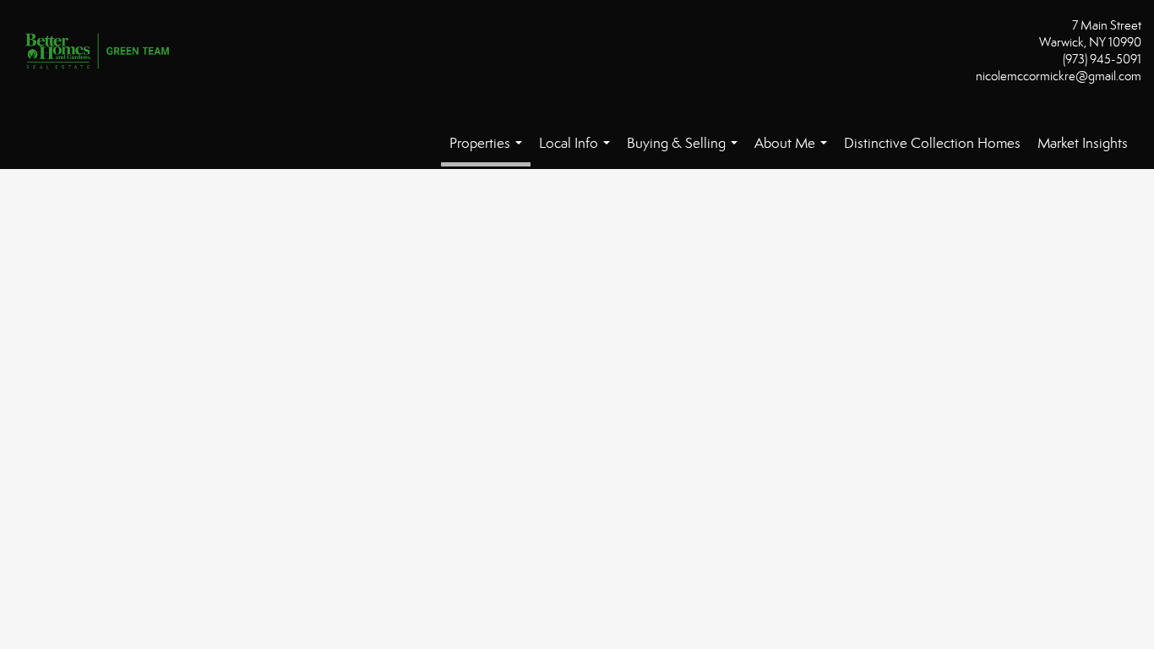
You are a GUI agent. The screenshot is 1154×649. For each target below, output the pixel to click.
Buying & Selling (685, 151)
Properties (489, 150)
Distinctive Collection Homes (932, 143)
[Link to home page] (101, 52)
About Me (794, 151)
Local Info (578, 151)
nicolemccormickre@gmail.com (1058, 76)
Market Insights (1082, 143)
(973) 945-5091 (1102, 59)
